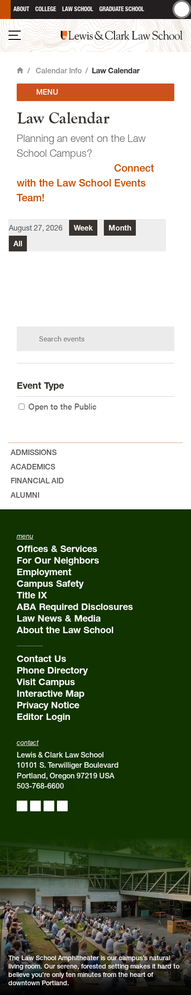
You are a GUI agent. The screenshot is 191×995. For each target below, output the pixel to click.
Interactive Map (50, 693)
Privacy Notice (48, 705)
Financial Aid (37, 480)
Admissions (34, 452)
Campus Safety (50, 583)
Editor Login (43, 716)
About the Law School (65, 630)
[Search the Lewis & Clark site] (181, 9)
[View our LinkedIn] (49, 806)
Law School (77, 9)
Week (83, 227)
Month (119, 227)
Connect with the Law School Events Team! (85, 183)
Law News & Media (59, 618)
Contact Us (41, 658)
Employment (44, 572)
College (45, 9)
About (21, 9)
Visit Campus (46, 681)
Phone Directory (52, 670)
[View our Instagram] (35, 806)
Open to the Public (62, 406)
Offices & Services (57, 548)
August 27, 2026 (36, 227)
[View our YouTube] (62, 806)
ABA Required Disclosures (75, 606)
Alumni (25, 495)
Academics (33, 466)
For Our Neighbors (58, 560)
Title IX (32, 595)
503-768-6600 (40, 785)
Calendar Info (59, 70)
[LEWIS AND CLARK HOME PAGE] (5, 9)
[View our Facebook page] (22, 806)
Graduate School (121, 9)
